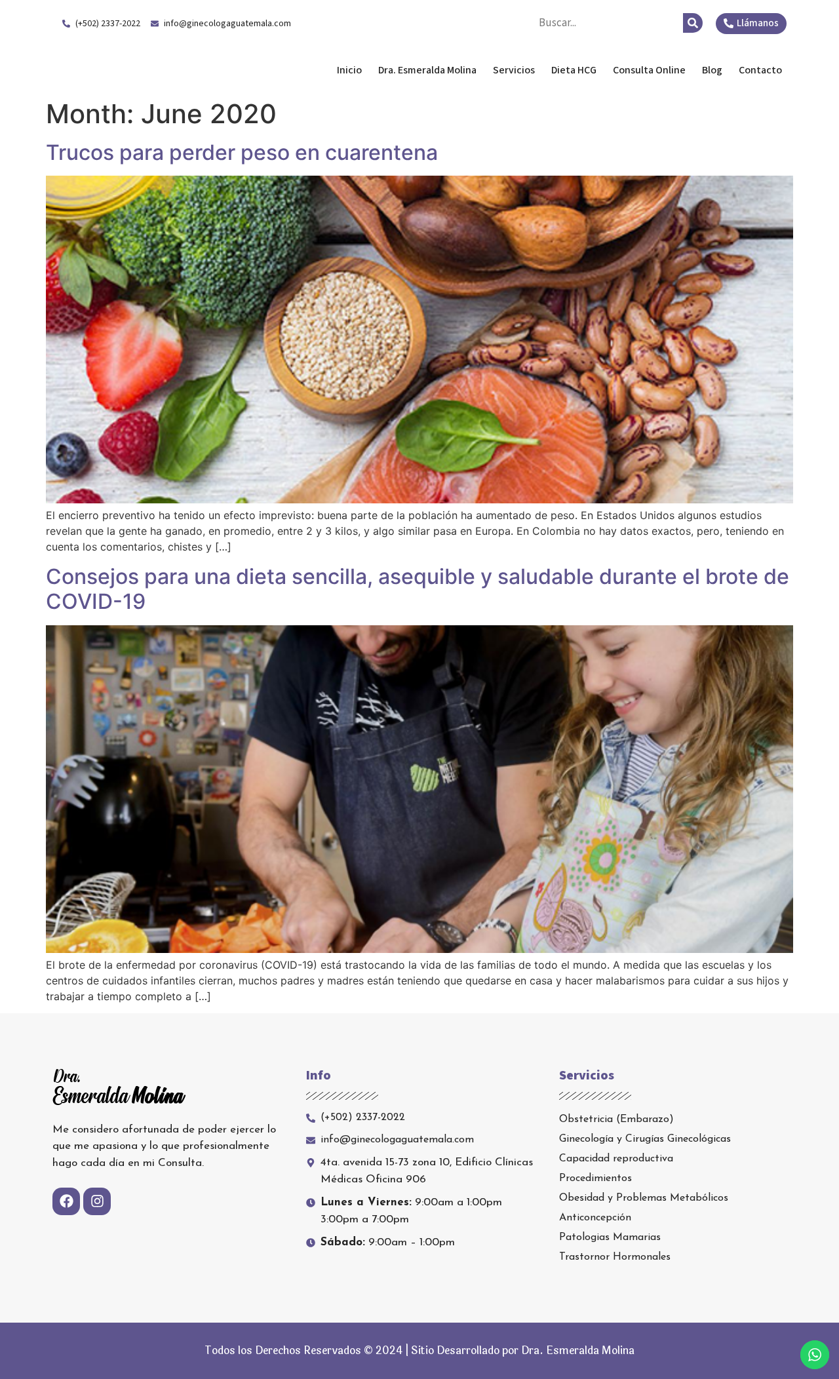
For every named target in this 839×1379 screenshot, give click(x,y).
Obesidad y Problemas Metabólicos (643, 1198)
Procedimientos (595, 1178)
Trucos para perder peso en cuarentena (242, 152)
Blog (712, 70)
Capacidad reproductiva (616, 1159)
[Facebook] (66, 1201)
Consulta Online (649, 70)
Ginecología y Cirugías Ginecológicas (645, 1139)
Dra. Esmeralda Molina (156, 70)
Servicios (514, 70)
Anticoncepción (595, 1218)
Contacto (760, 70)
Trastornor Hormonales (615, 1257)
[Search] (693, 23)
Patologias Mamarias (610, 1237)
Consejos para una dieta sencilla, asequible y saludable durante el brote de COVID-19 (417, 589)
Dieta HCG (573, 70)
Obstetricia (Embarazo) (616, 1119)
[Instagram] (97, 1201)
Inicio (349, 70)
